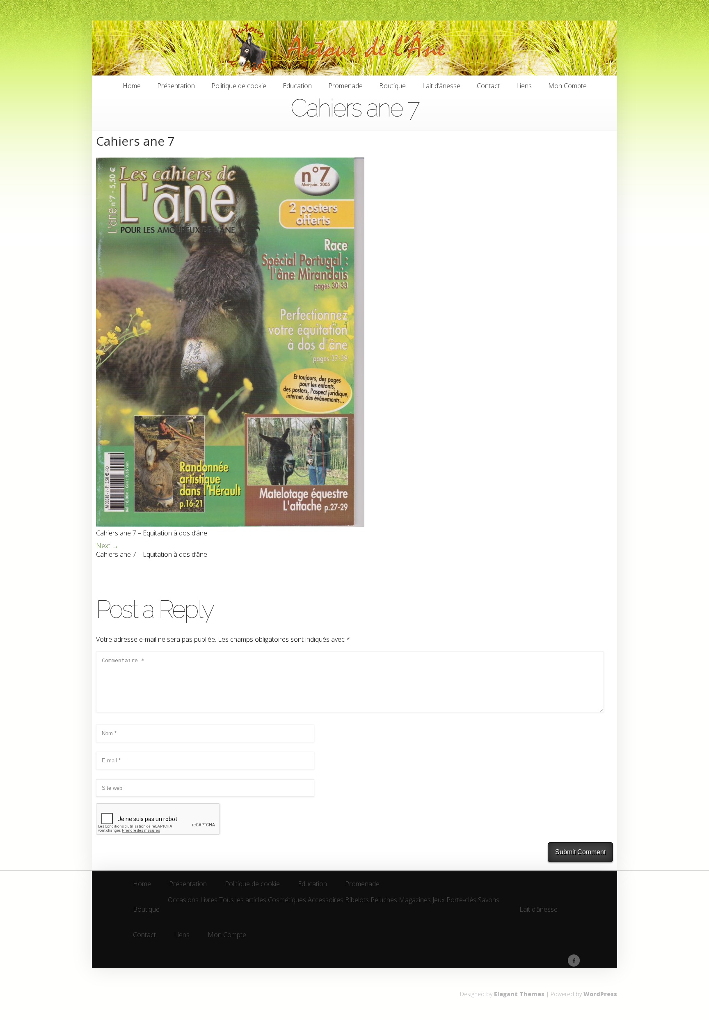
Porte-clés (461, 900)
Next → (107, 545)
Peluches (384, 900)
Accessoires (325, 900)
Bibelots (357, 900)
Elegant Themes (519, 994)
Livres (208, 900)
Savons (488, 900)
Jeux (438, 900)
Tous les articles (242, 900)
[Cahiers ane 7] (230, 524)
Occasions (183, 900)
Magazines (415, 900)
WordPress (600, 994)
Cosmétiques (287, 900)
